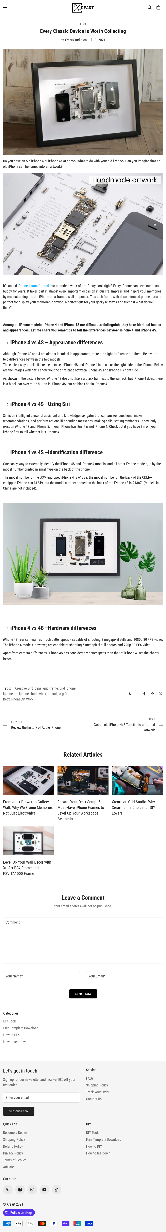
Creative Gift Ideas (28, 688)
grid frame (50, 688)
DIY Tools (92, 1132)
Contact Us (94, 1099)
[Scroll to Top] (158, 1210)
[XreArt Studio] (83, 7)
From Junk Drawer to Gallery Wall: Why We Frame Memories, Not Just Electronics (28, 807)
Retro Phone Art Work (18, 699)
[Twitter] (160, 693)
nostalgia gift (57, 694)
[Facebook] (144, 693)
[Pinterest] (152, 693)
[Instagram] (32, 1189)
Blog (83, 24)
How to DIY (94, 1146)
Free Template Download (103, 1139)
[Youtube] (44, 1189)
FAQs (90, 1078)
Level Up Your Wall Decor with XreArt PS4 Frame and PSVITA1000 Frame (27, 868)
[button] (158, 7)
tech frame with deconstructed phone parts (127, 297)
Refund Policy (13, 1146)
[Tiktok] (56, 1189)
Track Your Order (97, 1092)
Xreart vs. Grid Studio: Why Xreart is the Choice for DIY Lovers (133, 807)
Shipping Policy (97, 1085)
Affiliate (8, 1167)
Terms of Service (15, 1160)
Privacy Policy (13, 1153)
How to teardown (98, 1153)
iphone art (10, 694)
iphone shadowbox (32, 694)
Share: (133, 694)
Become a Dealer (15, 1132)
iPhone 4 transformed (33, 286)
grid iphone (68, 688)
